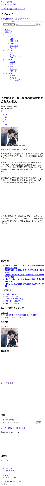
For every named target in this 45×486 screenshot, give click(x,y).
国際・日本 (14, 41)
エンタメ (8, 59)
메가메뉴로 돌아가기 (16, 19)
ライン (7, 473)
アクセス (13, 75)
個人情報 (21, 428)
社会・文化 (14, 46)
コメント (13, 78)
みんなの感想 (15, 80)
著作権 (11, 428)
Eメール (8, 475)
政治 (11, 36)
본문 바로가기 (6, 2)
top (2, 484)
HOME (7, 30)
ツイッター (9, 468)
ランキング (9, 73)
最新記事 (8, 32)
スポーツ (13, 48)
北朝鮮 (12, 43)
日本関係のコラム (17, 57)
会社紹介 (4, 428)
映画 (11, 66)
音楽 (11, 64)
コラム (12, 55)
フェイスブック (11, 471)
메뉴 (5, 484)
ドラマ (12, 62)
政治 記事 (4, 313)
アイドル (13, 69)
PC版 (16, 428)
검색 (38, 24)
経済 (11, 39)
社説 (11, 53)
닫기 (26, 19)
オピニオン (9, 50)
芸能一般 (13, 71)
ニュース (8, 34)
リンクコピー (10, 477)
